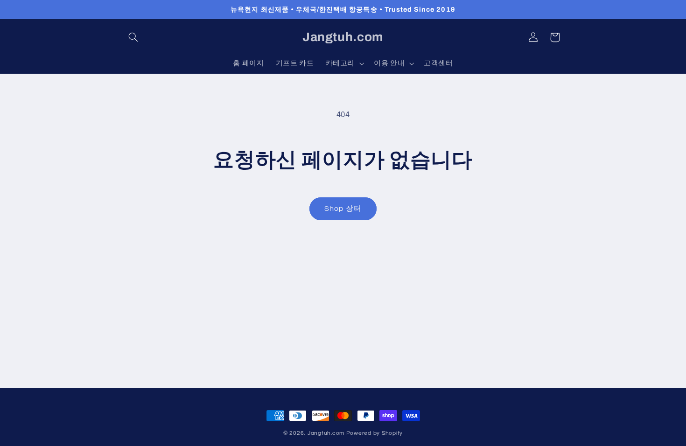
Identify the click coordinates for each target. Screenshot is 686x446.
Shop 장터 (343, 208)
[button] (133, 37)
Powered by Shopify (374, 433)
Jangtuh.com (326, 433)
